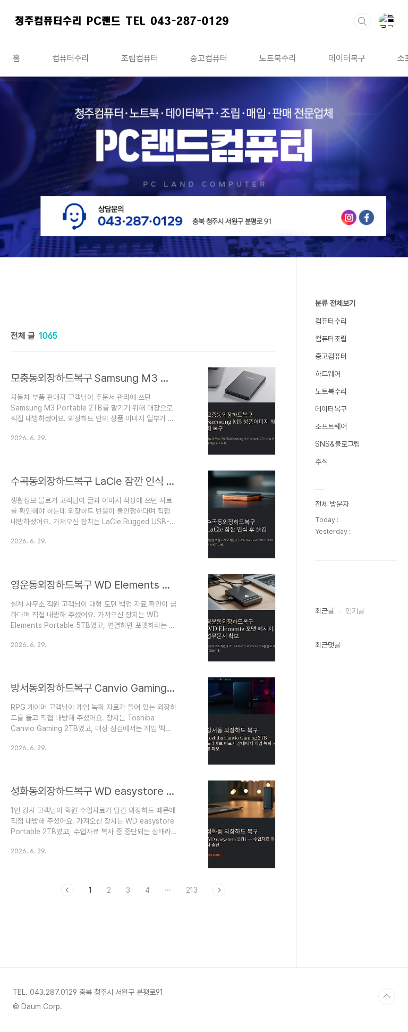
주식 (321, 461)
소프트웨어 (331, 426)
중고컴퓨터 (208, 58)
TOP (386, 996)
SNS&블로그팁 (337, 444)
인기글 (354, 611)
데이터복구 (347, 58)
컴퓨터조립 (331, 338)
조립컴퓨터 (139, 58)
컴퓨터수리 (70, 58)
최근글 (324, 611)
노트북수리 (277, 58)
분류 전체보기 (335, 303)
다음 (218, 890)
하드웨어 (328, 374)
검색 (362, 21)
